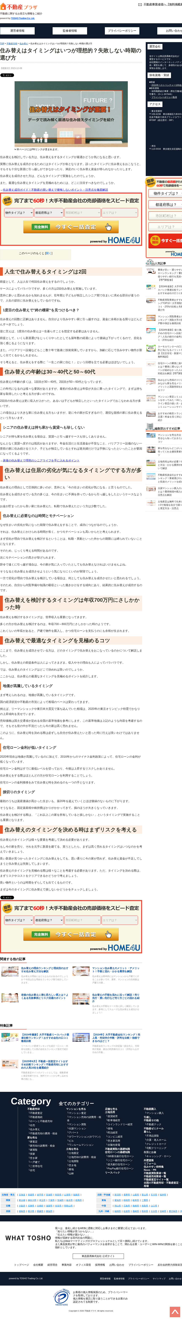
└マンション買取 (76, 1124)
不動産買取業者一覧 (155, 1173)
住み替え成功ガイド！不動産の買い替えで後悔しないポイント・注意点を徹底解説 (55, 189)
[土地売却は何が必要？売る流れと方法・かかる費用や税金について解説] (151, 462)
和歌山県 (68, 1206)
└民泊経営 (112, 1132)
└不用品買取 (152, 1135)
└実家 (31, 1153)
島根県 (136, 1206)
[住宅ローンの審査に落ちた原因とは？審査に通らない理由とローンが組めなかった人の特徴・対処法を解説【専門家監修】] (151, 363)
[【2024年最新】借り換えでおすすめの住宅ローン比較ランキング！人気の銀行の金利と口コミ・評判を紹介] (151, 330)
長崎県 (136, 1211)
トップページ (21, 1264)
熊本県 (145, 1211)
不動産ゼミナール (154, 1128)
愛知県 (117, 1200)
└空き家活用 (113, 1140)
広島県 (127, 1206)
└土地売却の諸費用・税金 (81, 1157)
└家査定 (33, 1141)
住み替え (24, 43)
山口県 (154, 1206)
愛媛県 (40, 1211)
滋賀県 (49, 1206)
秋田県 (58, 1194)
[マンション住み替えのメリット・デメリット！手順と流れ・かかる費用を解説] (81, 971)
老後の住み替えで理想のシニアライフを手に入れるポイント (41, 460)
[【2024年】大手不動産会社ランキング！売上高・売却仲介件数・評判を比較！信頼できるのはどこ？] (81, 1037)
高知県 (49, 1211)
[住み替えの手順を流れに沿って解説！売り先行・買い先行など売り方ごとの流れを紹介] (81, 998)
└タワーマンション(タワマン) (83, 1136)
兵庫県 (31, 1206)
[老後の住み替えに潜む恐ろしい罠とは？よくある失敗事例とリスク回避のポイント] (9, 997)
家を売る (32, 1137)
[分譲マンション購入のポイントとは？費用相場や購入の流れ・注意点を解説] (151, 488)
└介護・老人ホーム (155, 1139)
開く (49, 253)
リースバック (112, 1172)
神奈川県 (32, 1200)
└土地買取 (73, 1161)
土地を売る (72, 1148)
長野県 (127, 1194)
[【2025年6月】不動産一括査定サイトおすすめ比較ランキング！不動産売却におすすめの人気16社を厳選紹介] (9, 1063)
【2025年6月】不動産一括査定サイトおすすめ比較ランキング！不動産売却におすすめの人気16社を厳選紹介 (44, 1064)
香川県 (31, 1211)
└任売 (31, 1125)
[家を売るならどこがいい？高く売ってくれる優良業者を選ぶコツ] (151, 449)
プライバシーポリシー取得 (164, 97)
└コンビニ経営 (114, 1136)
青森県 (31, 1194)
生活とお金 (150, 1152)
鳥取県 (145, 1206)
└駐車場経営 (113, 1120)
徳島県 (22, 1211)
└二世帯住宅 (35, 1166)
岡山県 (117, 1206)
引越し (147, 1117)
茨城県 (60, 1200)
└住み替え (34, 1129)
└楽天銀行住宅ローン (118, 1164)
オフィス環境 (83, 1264)
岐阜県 (136, 1200)
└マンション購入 (154, 1113)
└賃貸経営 (112, 1116)
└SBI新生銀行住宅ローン (120, 1156)
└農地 (70, 1169)
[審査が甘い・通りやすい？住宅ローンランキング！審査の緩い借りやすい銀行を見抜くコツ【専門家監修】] (151, 270)
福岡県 (117, 1211)
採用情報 (100, 1264)
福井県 (163, 1194)
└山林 (70, 1173)
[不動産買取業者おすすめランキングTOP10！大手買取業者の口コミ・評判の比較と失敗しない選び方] (151, 300)
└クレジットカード (155, 1143)
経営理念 (52, 1264)
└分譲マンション (76, 1128)
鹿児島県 (173, 1211)
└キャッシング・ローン (158, 1156)
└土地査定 (73, 1153)
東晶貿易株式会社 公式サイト (98, 1256)
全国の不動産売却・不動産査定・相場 (162, 1184)
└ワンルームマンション (80, 1144)
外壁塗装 (149, 1160)
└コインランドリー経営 (119, 1124)
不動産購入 (150, 1108)
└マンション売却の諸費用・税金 (84, 1119)
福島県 (76, 1194)
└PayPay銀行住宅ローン (120, 1168)
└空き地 (71, 1165)
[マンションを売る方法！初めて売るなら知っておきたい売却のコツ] (151, 435)
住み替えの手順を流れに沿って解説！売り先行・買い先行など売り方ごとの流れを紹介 (116, 998)
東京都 (22, 1200)
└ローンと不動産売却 (40, 1121)
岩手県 (40, 1194)
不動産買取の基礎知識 (117, 1148)
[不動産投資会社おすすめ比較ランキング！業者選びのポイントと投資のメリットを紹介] (151, 476)
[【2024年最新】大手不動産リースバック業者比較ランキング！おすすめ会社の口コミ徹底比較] (9, 1037)
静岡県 (127, 1200)
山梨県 (136, 1194)
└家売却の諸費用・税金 (41, 1145)
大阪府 (22, 1206)
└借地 (109, 1128)
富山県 (145, 1194)
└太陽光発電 (113, 1144)
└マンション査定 (76, 1113)
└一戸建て (34, 1162)
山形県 (67, 1194)
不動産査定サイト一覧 (156, 1179)
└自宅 (31, 1170)
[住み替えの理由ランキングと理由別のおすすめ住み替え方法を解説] (9, 971)
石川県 (154, 1194)
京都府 (40, 1206)
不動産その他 (151, 1120)
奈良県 (58, 1206)
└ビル (70, 1140)
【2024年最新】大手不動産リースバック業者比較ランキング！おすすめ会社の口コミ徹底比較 (45, 1037)
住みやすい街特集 (154, 1166)
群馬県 (78, 1200)
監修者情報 (70, 30)
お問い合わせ (116, 1264)
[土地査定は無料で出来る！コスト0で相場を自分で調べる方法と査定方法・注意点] (151, 502)
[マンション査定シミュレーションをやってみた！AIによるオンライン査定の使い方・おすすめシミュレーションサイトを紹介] (151, 397)
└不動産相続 (35, 1117)
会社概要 (38, 1264)
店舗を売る (111, 1108)
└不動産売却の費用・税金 (42, 1133)
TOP (2, 43)
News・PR (150, 1169)
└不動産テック (153, 1124)
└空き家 (33, 1158)
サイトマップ (159, 1278)
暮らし (147, 1131)
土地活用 (110, 1112)
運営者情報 (17, 30)
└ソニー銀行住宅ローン (119, 1160)
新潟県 (117, 1194)
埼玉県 (42, 1200)
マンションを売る (76, 1108)
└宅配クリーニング (155, 1148)
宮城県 (49, 1194)
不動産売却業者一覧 (155, 1176)
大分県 (154, 1211)
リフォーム (150, 1163)
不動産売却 (12, 43)
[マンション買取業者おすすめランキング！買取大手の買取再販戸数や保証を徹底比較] (151, 317)
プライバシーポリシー (122, 30)
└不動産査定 (35, 1113)
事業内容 (67, 1264)
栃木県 (69, 1200)
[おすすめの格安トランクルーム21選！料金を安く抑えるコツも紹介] (151, 413)
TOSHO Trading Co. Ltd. (23, 18)
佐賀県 (127, 1211)
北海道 (22, 1194)
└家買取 (33, 1149)
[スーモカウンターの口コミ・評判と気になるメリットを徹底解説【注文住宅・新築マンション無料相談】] (151, 347)
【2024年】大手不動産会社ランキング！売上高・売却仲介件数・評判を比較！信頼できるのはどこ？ (116, 1037)
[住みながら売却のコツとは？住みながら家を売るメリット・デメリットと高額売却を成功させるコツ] (151, 381)
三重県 (145, 1200)
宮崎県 (163, 1211)
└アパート (73, 1132)
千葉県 (51, 1200)
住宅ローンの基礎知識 (117, 1152)
